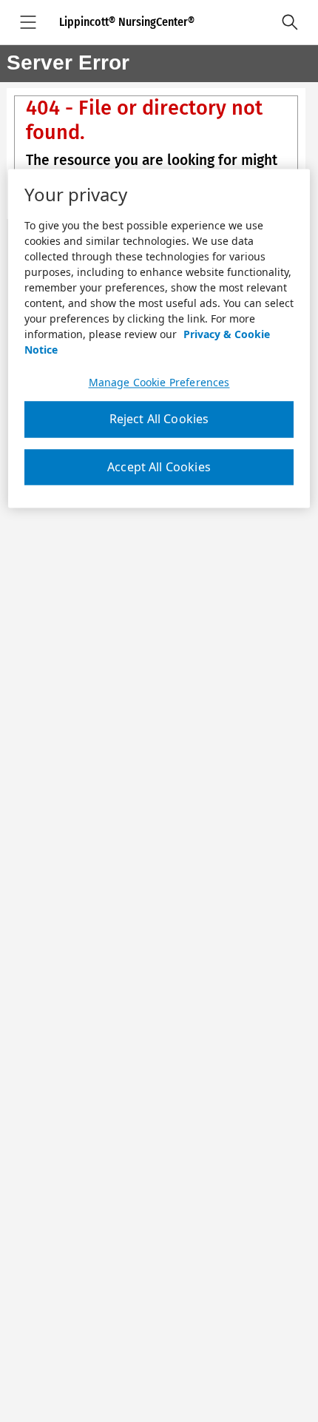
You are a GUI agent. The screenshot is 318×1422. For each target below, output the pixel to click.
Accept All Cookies (159, 467)
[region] (159, 338)
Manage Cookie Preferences (159, 383)
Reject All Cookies (159, 419)
